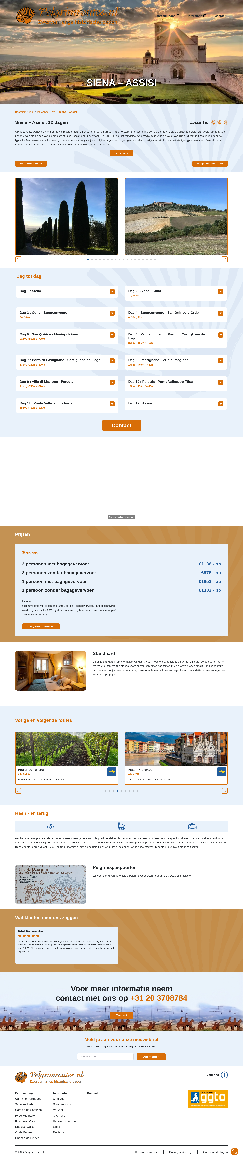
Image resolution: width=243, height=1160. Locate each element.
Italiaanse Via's (46, 112)
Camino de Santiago (28, 1109)
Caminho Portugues (28, 1098)
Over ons (59, 1115)
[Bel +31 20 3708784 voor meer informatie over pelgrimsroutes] (234, 1151)
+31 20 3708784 (158, 998)
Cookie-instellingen (215, 1152)
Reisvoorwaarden (64, 1121)
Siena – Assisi (68, 112)
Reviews (58, 1132)
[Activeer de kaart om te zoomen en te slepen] (121, 481)
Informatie (60, 1093)
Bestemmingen (24, 112)
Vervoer (58, 1109)
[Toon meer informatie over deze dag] (112, 291)
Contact (220, 15)
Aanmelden (151, 1056)
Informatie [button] (195, 15)
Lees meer (121, 153)
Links (56, 1126)
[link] (111, 771)
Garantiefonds (62, 1104)
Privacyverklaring (180, 1152)
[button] (18, 259)
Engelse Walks (24, 1126)
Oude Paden (23, 1132)
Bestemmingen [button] (165, 15)
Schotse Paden (25, 1104)
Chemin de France (27, 1138)
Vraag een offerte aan (41, 626)
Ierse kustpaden (25, 1115)
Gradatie (58, 1098)
